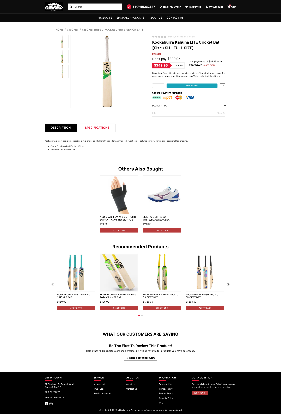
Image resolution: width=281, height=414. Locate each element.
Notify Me (193, 86)
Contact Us (175, 17)
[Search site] (71, 7)
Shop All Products (130, 17)
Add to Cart (76, 308)
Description (61, 127)
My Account (99, 384)
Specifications (97, 127)
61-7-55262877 (144, 6)
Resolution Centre (102, 393)
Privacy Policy (166, 389)
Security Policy (166, 398)
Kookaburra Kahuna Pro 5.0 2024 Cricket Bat (118, 296)
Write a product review (141, 357)
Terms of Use (165, 384)
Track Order (99, 389)
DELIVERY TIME (159, 105)
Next (228, 284)
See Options (119, 230)
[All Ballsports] (54, 6)
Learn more (209, 64)
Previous (52, 284)
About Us (155, 17)
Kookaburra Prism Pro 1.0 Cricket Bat (202, 296)
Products (105, 17)
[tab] (61, 128)
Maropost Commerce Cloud (169, 410)
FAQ (161, 402)
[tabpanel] (119, 204)
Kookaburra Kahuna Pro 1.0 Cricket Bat (160, 296)
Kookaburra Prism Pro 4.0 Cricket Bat (73, 296)
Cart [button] (232, 6)
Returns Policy (166, 393)
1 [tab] (139, 315)
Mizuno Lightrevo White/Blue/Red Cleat (157, 218)
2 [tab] (142, 315)
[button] (222, 86)
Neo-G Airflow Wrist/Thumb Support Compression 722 (118, 218)
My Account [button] (215, 6)
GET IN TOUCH (200, 393)
